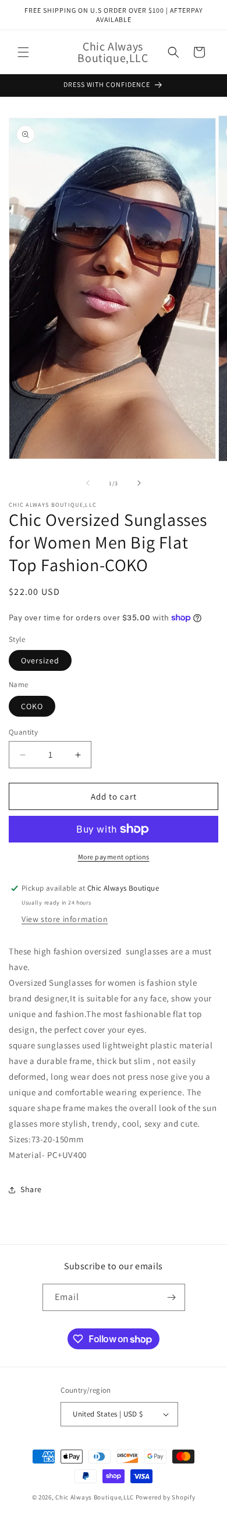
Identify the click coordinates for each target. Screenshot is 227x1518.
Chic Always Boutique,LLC (94, 1497)
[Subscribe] (172, 1297)
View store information (65, 919)
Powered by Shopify (166, 1497)
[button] (23, 52)
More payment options (114, 856)
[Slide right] (139, 483)
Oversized (40, 660)
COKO (32, 706)
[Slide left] (88, 483)
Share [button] (31, 1189)
